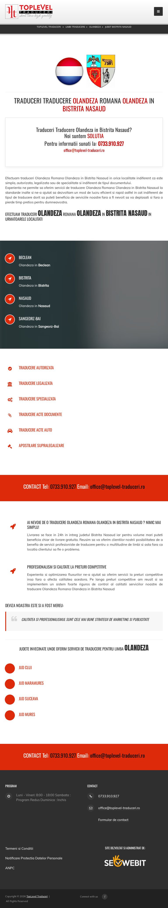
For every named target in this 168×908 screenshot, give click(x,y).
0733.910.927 (63, 486)
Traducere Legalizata (36, 383)
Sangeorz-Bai (29, 318)
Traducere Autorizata (36, 367)
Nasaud (25, 298)
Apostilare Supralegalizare (41, 445)
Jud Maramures (31, 683)
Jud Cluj (25, 667)
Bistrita (25, 278)
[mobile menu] (158, 11)
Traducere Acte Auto (35, 430)
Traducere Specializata (37, 399)
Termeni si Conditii (19, 848)
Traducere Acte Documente (40, 414)
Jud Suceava (28, 698)
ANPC (9, 868)
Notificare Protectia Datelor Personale (33, 858)
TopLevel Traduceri (37, 896)
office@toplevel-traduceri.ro (117, 486)
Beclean (25, 257)
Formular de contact (113, 820)
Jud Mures (27, 714)
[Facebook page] (104, 896)
